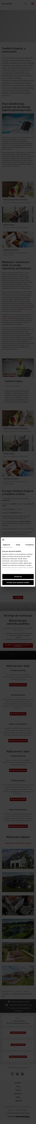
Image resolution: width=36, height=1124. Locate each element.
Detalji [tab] (18, 545)
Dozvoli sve (18, 576)
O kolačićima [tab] (29, 545)
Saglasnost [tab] (6, 545)
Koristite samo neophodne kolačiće (18, 582)
